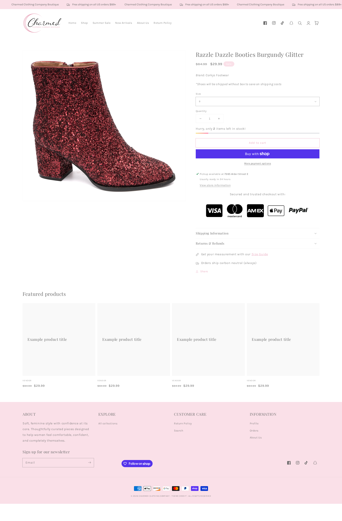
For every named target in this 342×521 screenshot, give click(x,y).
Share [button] (204, 271)
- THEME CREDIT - (179, 496)
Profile (254, 423)
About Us (256, 437)
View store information (215, 185)
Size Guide (260, 254)
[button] (300, 23)
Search (178, 430)
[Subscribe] (89, 462)
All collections (108, 423)
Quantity (201, 111)
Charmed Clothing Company (154, 496)
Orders (254, 430)
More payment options (257, 163)
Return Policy (183, 423)
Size (198, 93)
